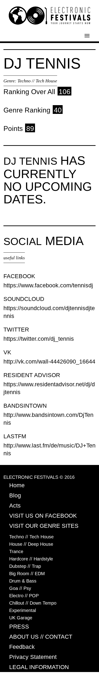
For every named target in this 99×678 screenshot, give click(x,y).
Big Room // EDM (27, 573)
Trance (16, 551)
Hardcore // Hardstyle (31, 558)
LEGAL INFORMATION (39, 667)
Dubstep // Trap (25, 566)
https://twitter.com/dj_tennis (38, 338)
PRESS (19, 626)
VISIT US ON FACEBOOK (43, 515)
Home (17, 485)
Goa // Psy (20, 588)
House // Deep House (31, 544)
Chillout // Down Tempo (32, 603)
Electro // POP (24, 595)
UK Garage (20, 617)
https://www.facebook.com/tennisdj (48, 285)
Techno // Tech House (37, 80)
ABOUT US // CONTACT (40, 636)
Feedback (22, 646)
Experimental (22, 610)
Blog (15, 495)
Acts (15, 505)
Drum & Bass (22, 580)
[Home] (49, 15)
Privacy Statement (33, 657)
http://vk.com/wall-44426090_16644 (49, 361)
